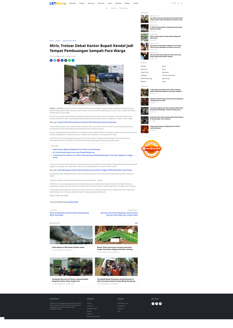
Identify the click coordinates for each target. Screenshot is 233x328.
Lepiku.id (120, 308)
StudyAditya (121, 306)
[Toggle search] (181, 3)
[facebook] (171, 3)
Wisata (156, 25)
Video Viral (113, 8)
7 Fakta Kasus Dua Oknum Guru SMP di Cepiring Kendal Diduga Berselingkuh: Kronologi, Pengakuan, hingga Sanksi (166, 91)
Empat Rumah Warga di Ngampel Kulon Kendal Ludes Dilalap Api (76, 149)
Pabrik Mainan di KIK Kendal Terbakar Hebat (68, 247)
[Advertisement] (94, 25)
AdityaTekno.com (123, 303)
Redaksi (89, 311)
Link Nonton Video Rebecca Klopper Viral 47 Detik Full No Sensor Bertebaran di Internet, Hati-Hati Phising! (165, 47)
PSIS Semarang (123, 8)
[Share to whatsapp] (69, 60)
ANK (119, 311)
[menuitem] (73, 3)
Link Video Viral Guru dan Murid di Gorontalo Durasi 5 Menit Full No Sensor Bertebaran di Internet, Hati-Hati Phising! (166, 19)
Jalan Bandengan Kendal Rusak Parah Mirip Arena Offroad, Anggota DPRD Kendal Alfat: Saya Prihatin (95, 170)
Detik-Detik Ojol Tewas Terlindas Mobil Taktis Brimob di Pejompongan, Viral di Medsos (166, 118)
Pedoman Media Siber (93, 316)
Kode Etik (90, 314)
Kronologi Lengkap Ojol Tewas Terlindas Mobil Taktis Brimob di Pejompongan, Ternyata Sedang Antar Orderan (166, 109)
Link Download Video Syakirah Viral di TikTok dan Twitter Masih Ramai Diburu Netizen (165, 55)
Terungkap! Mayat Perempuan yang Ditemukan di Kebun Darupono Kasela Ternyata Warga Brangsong (116, 280)
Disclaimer (90, 306)
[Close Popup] (2, 318)
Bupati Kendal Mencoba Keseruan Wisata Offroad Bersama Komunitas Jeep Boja (87, 122)
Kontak (89, 303)
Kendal (152, 25)
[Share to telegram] (73, 60)
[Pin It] (58, 60)
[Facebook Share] (51, 60)
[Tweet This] (54, 60)
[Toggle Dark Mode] (178, 3)
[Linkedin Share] (62, 60)
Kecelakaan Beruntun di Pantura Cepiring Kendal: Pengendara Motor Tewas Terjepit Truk (70, 280)
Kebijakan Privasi (92, 308)
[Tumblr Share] (65, 60)
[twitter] (160, 303)
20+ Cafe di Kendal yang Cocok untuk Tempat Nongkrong (73, 152)
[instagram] (174, 3)
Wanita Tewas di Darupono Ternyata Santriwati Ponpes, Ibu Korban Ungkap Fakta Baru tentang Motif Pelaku (114, 249)
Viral (107, 8)
